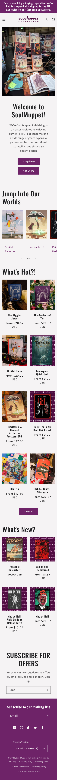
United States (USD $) (27, 748)
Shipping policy (39, 767)
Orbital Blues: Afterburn (42, 490)
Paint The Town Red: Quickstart (42, 428)
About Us (28, 170)
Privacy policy (41, 762)
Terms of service (21, 767)
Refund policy (25, 762)
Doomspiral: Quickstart (42, 373)
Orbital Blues (9, 249)
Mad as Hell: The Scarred (42, 568)
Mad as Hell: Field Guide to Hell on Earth (15, 619)
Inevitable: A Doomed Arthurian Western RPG (14, 431)
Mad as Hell (42, 616)
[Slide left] (21, 258)
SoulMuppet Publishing (27, 758)
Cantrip (14, 489)
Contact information (30, 771)
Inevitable (34, 247)
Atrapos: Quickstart (15, 568)
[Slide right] (35, 258)
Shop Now (28, 161)
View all (28, 511)
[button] (3, 19)
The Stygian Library (14, 317)
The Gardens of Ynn (42, 317)
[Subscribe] (47, 690)
